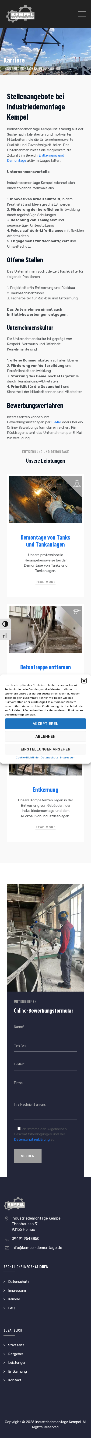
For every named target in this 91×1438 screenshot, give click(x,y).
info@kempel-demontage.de (37, 1247)
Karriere (14, 1299)
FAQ (11, 1308)
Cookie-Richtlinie (27, 757)
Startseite (16, 1345)
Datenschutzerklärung (32, 1139)
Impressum (67, 757)
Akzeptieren (46, 724)
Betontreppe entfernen (45, 666)
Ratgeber (15, 1354)
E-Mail (56, 422)
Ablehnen (45, 736)
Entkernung (45, 789)
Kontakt (14, 1380)
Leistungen (17, 1363)
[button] (84, 680)
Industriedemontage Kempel (58, 1422)
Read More (45, 582)
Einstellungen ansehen (45, 749)
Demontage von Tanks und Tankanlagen (45, 540)
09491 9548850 (25, 1238)
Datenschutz (49, 757)
